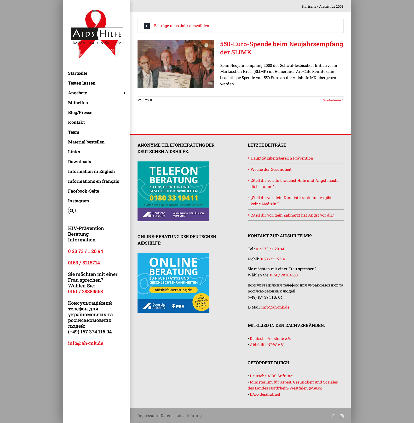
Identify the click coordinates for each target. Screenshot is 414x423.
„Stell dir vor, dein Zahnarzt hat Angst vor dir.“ (292, 214)
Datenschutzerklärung (181, 415)
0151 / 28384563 (85, 291)
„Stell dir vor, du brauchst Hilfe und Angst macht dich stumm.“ (295, 183)
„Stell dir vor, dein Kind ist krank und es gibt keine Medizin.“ (291, 200)
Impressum (148, 415)
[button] (96, 211)
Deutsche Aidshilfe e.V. (270, 338)
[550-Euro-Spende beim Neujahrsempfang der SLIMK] (176, 64)
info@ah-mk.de (85, 343)
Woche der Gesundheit (271, 169)
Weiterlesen (332, 100)
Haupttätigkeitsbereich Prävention (282, 157)
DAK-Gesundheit (265, 394)
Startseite (308, 6)
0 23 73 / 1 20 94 (85, 251)
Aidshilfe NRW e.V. (267, 344)
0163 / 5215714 (84, 262)
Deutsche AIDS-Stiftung (271, 375)
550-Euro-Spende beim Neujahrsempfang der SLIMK (281, 48)
